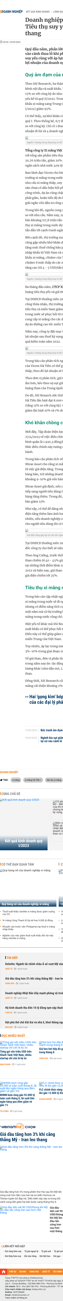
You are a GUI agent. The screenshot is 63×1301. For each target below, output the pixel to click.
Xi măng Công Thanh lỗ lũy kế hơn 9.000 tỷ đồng (28, 920)
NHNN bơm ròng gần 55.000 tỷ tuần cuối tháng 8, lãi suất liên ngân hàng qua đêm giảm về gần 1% (17, 1100)
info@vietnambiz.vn (20, 1295)
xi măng (15, 779)
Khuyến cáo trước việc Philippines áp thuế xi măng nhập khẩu (29, 928)
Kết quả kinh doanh (38, 11)
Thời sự (8, 1012)
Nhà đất (9, 1027)
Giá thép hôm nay (13, 1256)
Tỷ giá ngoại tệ (31, 1251)
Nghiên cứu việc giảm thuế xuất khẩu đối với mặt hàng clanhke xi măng (28, 937)
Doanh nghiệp (12, 12)
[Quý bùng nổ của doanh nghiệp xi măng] (28, 888)
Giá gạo (56, 1256)
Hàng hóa (9, 983)
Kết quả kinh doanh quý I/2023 (24, 843)
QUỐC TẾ (46, 1271)
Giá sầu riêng (30, 1256)
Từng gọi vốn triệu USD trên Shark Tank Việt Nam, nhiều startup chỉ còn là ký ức (15, 1055)
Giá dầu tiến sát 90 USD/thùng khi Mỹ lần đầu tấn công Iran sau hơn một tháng (56, 1219)
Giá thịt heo (44, 1256)
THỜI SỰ (12, 1271)
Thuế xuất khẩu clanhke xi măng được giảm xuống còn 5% (29, 913)
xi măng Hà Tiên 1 (33, 779)
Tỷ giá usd (46, 1251)
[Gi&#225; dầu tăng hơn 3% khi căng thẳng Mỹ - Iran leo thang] (31, 1167)
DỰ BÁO (22, 1271)
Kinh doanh (5, 1064)
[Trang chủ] (4, 1271)
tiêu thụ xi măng (54, 779)
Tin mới (12, 958)
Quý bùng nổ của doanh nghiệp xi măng (25, 904)
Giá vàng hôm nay (13, 1251)
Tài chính (4, 1111)
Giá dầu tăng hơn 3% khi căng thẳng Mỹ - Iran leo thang (27, 1137)
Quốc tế (8, 969)
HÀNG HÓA (34, 1271)
